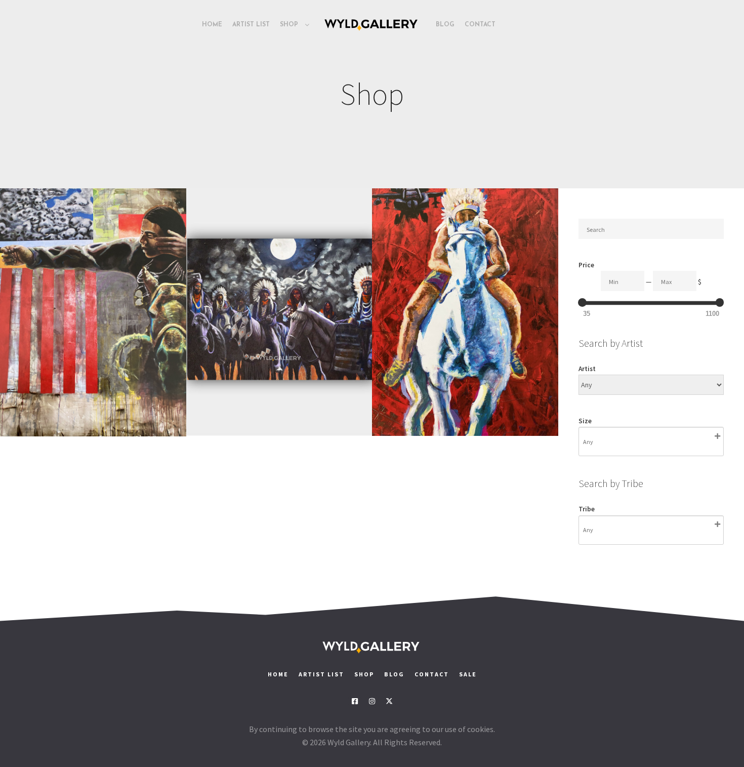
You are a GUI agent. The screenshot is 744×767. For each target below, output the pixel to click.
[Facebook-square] (355, 701)
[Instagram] (372, 701)
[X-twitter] (389, 701)
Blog (394, 674)
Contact (433, 674)
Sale (468, 674)
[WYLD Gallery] (372, 25)
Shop (364, 674)
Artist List (321, 674)
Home (278, 674)
